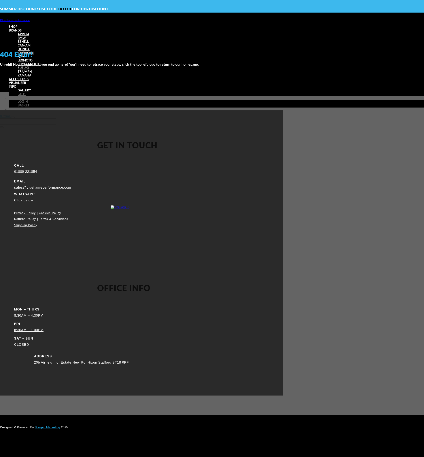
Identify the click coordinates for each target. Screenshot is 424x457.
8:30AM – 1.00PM (29, 330)
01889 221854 (25, 171)
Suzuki (23, 68)
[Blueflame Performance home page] (15, 20)
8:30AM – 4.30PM (29, 315)
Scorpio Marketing (47, 427)
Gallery (24, 90)
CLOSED (21, 344)
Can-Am (24, 45)
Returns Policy (25, 219)
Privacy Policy (25, 213)
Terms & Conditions (53, 219)
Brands (15, 30)
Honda (24, 49)
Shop (13, 26)
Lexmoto (25, 60)
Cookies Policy (50, 213)
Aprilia (23, 34)
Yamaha (24, 75)
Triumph (25, 71)
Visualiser (17, 83)
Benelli (24, 41)
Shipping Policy (25, 225)
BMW (22, 38)
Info (12, 86)
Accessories (19, 79)
